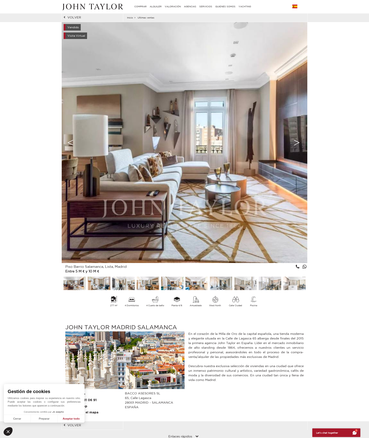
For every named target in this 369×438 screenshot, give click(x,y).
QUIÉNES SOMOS (225, 6)
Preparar (44, 418)
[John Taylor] (92, 6)
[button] (8, 431)
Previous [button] (70, 142)
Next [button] (296, 142)
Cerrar (17, 418)
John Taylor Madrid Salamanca (121, 327)
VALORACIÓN (173, 6)
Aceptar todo (71, 418)
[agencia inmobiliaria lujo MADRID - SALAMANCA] (124, 361)
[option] (184, 142)
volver (74, 17)
